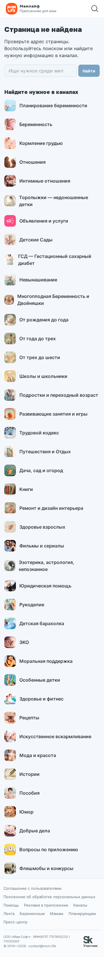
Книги (26, 489)
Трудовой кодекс (39, 433)
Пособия (29, 793)
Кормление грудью (41, 143)
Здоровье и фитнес (41, 699)
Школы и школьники (43, 376)
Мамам (56, 913)
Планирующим (82, 913)
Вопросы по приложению (48, 849)
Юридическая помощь (45, 586)
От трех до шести (39, 357)
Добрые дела (34, 831)
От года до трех (37, 338)
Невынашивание (38, 280)
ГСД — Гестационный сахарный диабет (54, 259)
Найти (89, 70)
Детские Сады (36, 240)
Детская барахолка (41, 623)
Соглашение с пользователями (32, 888)
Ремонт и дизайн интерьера (51, 508)
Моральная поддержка (46, 661)
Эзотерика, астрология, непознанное (46, 565)
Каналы (80, 905)
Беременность (35, 124)
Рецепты (29, 718)
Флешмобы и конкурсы (46, 868)
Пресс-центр (15, 922)
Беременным (32, 913)
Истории (29, 774)
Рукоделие (31, 604)
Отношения (32, 162)
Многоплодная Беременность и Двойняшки (53, 299)
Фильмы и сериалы (41, 546)
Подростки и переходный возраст (58, 395)
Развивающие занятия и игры (53, 414)
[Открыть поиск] (94, 8)
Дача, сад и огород (41, 470)
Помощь (11, 905)
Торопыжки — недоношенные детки (53, 200)
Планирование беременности (53, 105)
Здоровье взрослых (42, 527)
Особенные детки (39, 680)
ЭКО (24, 642)
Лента (8, 913)
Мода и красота (37, 755)
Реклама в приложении (46, 905)
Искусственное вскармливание (55, 736)
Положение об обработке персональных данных (49, 896)
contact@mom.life (42, 946)
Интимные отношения (44, 181)
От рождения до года (43, 320)
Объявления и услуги (43, 221)
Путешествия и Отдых (45, 451)
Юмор (26, 812)
